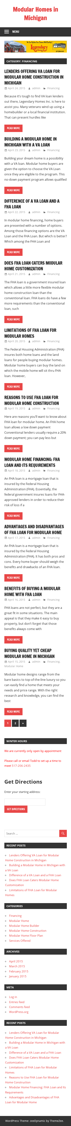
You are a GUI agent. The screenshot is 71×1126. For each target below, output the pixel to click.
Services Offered (19, 940)
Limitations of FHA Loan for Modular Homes (30, 333)
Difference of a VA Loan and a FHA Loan (31, 204)
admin (36, 88)
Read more (13, 128)
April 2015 (16, 961)
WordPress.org (18, 1012)
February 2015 (18, 971)
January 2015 (18, 976)
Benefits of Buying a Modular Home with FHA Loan (32, 591)
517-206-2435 (21, 766)
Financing (53, 88)
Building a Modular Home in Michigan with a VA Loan (30, 142)
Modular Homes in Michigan (35, 13)
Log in (13, 997)
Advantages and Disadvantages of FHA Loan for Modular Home (34, 529)
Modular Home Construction (27, 930)
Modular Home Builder (24, 926)
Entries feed (16, 1002)
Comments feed (19, 1007)
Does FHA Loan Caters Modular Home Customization (33, 266)
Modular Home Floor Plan (26, 935)
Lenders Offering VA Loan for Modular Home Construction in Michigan (33, 77)
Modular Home (13, 666)
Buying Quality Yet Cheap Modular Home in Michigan (29, 653)
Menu (15, 32)
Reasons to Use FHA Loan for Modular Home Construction (31, 400)
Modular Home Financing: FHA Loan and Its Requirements (32, 462)
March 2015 (17, 966)
